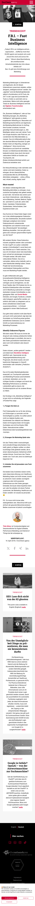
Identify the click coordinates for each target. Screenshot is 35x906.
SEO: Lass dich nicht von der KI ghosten (17, 598)
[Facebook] (9, 842)
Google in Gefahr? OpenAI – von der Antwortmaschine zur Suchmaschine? (17, 767)
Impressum (17, 877)
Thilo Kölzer (7, 526)
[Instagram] (20, 842)
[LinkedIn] (15, 842)
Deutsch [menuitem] (21, 827)
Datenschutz (17, 880)
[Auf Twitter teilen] (8, 548)
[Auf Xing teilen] (20, 548)
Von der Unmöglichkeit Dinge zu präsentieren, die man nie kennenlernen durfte (17, 646)
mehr (24, 607)
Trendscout (18, 31)
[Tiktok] (25, 842)
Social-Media (22, 294)
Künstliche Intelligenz (21, 353)
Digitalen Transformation (14, 106)
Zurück (18, 24)
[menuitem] (13, 827)
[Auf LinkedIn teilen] (27, 548)
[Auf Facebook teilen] (14, 548)
